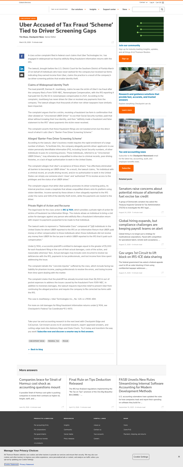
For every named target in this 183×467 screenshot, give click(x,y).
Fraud (65, 341)
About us (97, 425)
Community (68, 430)
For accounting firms (41, 425)
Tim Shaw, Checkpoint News (31, 37)
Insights (66, 425)
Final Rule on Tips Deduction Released (90, 381)
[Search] (162, 9)
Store (126, 425)
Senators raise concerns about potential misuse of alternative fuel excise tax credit (141, 192)
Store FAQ (127, 430)
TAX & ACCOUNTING (59, 9)
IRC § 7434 (68, 209)
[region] (91, 457)
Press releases (69, 439)
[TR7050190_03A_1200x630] (141, 79)
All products (38, 443)
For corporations (40, 430)
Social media (68, 434)
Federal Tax (53, 341)
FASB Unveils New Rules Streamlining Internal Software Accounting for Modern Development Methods (141, 385)
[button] (79, 9)
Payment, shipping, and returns (135, 434)
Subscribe (126, 168)
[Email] (21, 75)
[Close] (179, 456)
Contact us (97, 430)
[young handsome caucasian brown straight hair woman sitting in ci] (141, 134)
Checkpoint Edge (28, 18)
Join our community (129, 45)
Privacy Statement (26, 464)
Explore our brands (41, 439)
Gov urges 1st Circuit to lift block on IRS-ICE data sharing (140, 255)
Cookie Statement (11, 464)
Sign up (125, 58)
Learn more (127, 110)
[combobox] (148, 9)
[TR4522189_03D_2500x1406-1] (141, 29)
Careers (96, 439)
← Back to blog (35, 349)
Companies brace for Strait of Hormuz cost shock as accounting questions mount (40, 383)
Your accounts (99, 434)
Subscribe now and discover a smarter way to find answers (65, 331)
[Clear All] (157, 9)
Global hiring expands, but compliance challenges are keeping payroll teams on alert (141, 225)
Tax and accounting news (132, 151)
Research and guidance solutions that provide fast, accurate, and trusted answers (139, 97)
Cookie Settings (141, 457)
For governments (40, 434)
